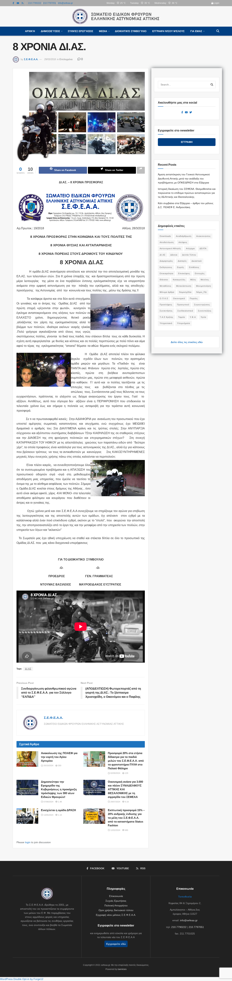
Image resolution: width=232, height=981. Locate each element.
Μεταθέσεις (165, 286)
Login (216, 3)
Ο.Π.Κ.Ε (164, 298)
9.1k (126, 802)
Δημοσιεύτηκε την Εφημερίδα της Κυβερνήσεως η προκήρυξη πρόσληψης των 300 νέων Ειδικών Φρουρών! (59, 789)
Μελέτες (205, 280)
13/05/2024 (48, 815)
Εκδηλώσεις (166, 267)
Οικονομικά (179, 298)
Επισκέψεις (184, 273)
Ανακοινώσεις (203, 236)
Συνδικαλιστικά (185, 311)
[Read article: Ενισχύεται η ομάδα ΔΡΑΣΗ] (27, 816)
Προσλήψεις (166, 305)
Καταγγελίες (179, 280)
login (27, 842)
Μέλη (193, 280)
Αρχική (30, 31)
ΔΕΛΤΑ (203, 248)
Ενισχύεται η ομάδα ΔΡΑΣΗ (58, 810)
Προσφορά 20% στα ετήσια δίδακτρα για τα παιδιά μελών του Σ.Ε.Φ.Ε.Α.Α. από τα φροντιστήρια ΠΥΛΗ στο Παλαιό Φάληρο (126, 761)
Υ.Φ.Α (193, 317)
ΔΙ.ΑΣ (28, 669)
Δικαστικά (197, 261)
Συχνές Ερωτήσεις (80, 31)
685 (126, 830)
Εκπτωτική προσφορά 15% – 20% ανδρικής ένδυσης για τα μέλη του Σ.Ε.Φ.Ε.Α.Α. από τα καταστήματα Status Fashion (126, 818)
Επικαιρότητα (166, 273)
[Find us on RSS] (23, 3)
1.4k (59, 802)
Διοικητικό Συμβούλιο (130, 31)
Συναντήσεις (166, 311)
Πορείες (194, 298)
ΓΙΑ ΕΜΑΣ (196, 31)
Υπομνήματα (183, 323)
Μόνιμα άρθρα (167, 292)
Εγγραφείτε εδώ (116, 943)
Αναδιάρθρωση (183, 236)
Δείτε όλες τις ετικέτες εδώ (187, 342)
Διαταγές (182, 261)
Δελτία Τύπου (189, 255)
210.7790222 (34, 3)
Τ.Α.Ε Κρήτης (166, 317)
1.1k (59, 815)
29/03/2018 (50, 59)
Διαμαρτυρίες (166, 261)
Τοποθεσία (185, 896)
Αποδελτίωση (167, 242)
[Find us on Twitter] (190, 112)
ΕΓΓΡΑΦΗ (186, 142)
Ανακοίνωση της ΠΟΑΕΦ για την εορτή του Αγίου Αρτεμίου (59, 757)
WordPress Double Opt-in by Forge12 (21, 979)
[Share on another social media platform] (141, 170)
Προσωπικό (183, 305)
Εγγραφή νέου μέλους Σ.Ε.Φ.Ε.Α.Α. (116, 914)
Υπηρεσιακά (166, 323)
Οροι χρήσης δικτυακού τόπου (116, 910)
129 (126, 773)
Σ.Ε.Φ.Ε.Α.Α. (31, 59)
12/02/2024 (115, 830)
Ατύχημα (190, 248)
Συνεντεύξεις (204, 311)
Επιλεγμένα (65, 59)
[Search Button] (217, 31)
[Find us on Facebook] (13, 3)
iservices (122, 969)
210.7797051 (49, 3)
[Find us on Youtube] (18, 3)
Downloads (165, 236)
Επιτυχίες (200, 273)
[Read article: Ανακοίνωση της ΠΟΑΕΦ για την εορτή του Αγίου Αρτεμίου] (27, 759)
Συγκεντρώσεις (202, 305)
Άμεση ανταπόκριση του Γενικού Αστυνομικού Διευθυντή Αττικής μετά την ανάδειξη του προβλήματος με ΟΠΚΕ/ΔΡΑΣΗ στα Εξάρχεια (184, 178)
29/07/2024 (115, 802)
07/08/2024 (48, 802)
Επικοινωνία (116, 896)
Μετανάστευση (183, 286)
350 (59, 765)
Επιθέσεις (194, 267)
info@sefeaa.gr (65, 3)
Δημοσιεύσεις (50, 31)
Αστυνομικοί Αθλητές (170, 248)
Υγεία (203, 317)
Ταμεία (181, 317)
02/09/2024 (115, 773)
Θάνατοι (164, 280)
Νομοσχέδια (185, 292)
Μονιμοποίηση (203, 286)
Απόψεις (183, 242)
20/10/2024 (48, 765)
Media (103, 31)
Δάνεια (173, 255)
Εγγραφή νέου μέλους (168, 31)
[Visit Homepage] (116, 16)
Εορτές (180, 267)
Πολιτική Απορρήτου (116, 905)
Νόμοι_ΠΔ (201, 292)
